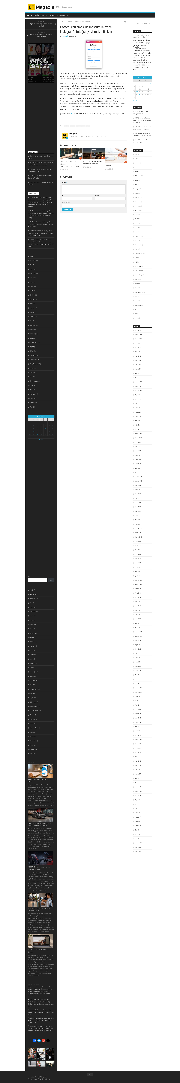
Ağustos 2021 (138, 580)
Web (31, 390)
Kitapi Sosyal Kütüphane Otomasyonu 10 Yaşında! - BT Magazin (40, 204)
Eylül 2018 (137, 731)
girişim (148, 43)
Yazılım (29, 15)
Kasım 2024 (138, 416)
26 (37, 434)
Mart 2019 (137, 705)
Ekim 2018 (137, 726)
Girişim (36, 15)
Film (31, 282)
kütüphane (135, 53)
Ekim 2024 (137, 421)
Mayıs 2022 (138, 541)
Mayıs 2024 (138, 442)
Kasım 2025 (138, 369)
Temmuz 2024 (138, 433)
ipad (145, 48)
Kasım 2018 (138, 722)
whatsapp (135, 65)
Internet (63, 22)
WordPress (38, 1079)
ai (137, 35)
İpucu (31, 312)
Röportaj (32, 347)
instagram (72, 126)
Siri (146, 58)
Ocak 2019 (138, 714)
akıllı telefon (141, 35)
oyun (148, 55)
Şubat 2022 (138, 554)
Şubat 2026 (138, 356)
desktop (66, 126)
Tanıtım (32, 368)
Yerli (68, 15)
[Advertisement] (41, 117)
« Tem (41, 439)
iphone (135, 50)
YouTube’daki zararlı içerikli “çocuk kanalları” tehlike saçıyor (41, 63)
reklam (134, 58)
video (149, 63)
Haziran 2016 (138, 847)
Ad (63, 195)
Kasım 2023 (138, 464)
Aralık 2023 (138, 459)
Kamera (32, 316)
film (145, 43)
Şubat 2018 (138, 761)
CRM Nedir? (108, 166)
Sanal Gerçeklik (34, 360)
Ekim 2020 (137, 623)
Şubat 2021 (138, 606)
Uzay (31, 385)
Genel (31, 291)
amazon (146, 35)
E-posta (97, 195)
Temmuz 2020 (138, 636)
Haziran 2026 (138, 339)
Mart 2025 (137, 403)
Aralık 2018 (138, 718)
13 (41, 428)
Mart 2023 (137, 498)
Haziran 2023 (138, 485)
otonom (135, 55)
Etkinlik (32, 278)
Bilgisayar (32, 260)
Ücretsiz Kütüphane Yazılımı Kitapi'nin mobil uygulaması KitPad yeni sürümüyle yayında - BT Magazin (41, 244)
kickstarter (145, 50)
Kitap (31, 321)
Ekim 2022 (137, 520)
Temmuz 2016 (138, 843)
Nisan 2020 (138, 649)
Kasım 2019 (138, 670)
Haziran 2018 (138, 744)
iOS (47, 15)
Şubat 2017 (138, 813)
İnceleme (32, 303)
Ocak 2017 (138, 817)
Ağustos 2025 (138, 382)
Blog (31, 265)
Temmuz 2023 (138, 481)
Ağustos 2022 (138, 528)
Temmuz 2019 (138, 688)
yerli (146, 65)
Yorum (64, 182)
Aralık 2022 (138, 511)
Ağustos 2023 (138, 477)
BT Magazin (65, 36)
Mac (71, 114)
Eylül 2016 (137, 834)
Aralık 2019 (138, 666)
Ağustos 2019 (138, 683)
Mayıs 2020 (138, 645)
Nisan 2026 (138, 347)
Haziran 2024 (138, 438)
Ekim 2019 (137, 675)
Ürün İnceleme (34, 381)
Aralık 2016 (138, 821)
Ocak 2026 (138, 360)
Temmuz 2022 (138, 533)
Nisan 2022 (138, 546)
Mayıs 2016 (138, 851)
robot (138, 58)
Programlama (33, 342)
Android (52, 15)
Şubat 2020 (138, 658)
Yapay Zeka (33, 394)
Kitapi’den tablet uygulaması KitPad (39, 239)
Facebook (140, 42)
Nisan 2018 (138, 752)
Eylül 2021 (137, 576)
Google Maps (143, 45)
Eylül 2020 (137, 627)
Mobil (31, 329)
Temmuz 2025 (138, 386)
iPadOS (32, 655)
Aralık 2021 (138, 563)
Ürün (31, 377)
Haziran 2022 (138, 537)
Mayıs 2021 (138, 593)
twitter (145, 62)
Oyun (42, 15)
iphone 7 (140, 50)
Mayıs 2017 (138, 800)
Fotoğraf (32, 286)
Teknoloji (32, 372)
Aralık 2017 (138, 770)
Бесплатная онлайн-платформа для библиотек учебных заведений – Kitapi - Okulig (41, 215)
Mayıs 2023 (138, 490)
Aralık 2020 (138, 614)
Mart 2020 (137, 653)
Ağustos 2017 (138, 787)
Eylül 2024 (137, 425)
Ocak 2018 (138, 765)
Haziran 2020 (138, 640)
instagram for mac (81, 126)
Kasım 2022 (138, 515)
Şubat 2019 (138, 709)
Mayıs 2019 (138, 696)
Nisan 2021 (138, 597)
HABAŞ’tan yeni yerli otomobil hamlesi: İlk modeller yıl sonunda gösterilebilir (142, 120)
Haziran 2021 (138, 589)
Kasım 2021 (138, 567)
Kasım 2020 (138, 619)
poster (88, 126)
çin (137, 70)
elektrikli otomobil (142, 40)
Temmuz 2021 (138, 584)
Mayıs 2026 (138, 343)
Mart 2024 (137, 446)
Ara (29, 577)
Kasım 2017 (138, 774)
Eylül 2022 (137, 524)
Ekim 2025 (137, 373)
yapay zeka (141, 65)
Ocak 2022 (138, 558)
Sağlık (31, 351)
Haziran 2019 (138, 692)
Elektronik (61, 15)
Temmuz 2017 (138, 791)
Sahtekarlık (33, 355)
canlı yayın (147, 38)
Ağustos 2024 (138, 429)
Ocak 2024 (138, 455)
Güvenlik (32, 299)
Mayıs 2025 (138, 395)
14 (45, 428)
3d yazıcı (134, 35)
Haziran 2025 (138, 390)
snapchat (135, 60)
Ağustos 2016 (138, 838)
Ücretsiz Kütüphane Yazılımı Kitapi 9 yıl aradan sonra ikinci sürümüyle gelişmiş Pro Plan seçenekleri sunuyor (40, 200)
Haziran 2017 (138, 795)
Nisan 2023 (138, 494)
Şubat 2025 (138, 408)
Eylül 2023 (137, 472)
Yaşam (31, 398)
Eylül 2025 (137, 377)
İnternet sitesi (66, 202)
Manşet (70, 22)
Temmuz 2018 (138, 739)
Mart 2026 (137, 352)
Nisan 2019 (138, 701)
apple (142, 37)
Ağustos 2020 (138, 632)
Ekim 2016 (137, 830)
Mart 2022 (137, 550)
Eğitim (31, 269)
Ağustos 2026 (138, 330)
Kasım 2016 (138, 826)
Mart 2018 (137, 757)
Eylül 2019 (137, 679)
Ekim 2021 (137, 571)
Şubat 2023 (138, 502)
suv (139, 60)
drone (134, 40)
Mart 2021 (137, 602)
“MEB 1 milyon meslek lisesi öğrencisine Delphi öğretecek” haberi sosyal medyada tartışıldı (69, 164)
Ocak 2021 (138, 610)
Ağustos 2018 (138, 735)
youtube (141, 67)
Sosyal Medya (79, 22)
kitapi (148, 50)
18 (33, 431)
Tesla (140, 62)
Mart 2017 (137, 808)
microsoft (141, 53)
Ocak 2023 (138, 507)
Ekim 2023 (137, 468)
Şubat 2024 (138, 451)
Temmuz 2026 (138, 334)
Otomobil (32, 334)
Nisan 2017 (138, 804)
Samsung (142, 58)
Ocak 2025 (138, 412)
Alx (49, 1079)
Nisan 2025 (138, 399)
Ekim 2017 (137, 778)
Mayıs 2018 (138, 748)
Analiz (31, 256)
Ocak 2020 (138, 662)
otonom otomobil (142, 55)
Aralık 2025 (138, 365)
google (136, 45)
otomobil (147, 53)
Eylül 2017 (137, 782)
